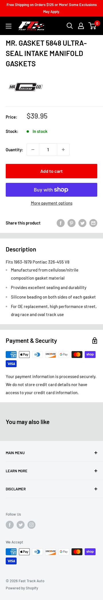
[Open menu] (8, 26)
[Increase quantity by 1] (63, 150)
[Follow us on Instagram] (31, 525)
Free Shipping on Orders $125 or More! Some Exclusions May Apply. (52, 8)
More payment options (51, 203)
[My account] (81, 26)
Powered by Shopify (22, 588)
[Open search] (70, 26)
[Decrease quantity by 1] (33, 150)
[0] (92, 25)
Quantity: (14, 149)
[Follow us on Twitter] (21, 525)
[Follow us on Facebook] (10, 525)
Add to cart (51, 171)
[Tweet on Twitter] (82, 222)
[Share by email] (93, 222)
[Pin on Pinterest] (72, 222)
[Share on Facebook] (61, 222)
